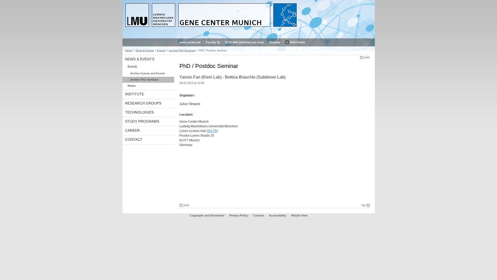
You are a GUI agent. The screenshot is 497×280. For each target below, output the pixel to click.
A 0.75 (212, 131)
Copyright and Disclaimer (207, 215)
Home (128, 50)
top (364, 205)
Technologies (139, 112)
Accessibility (278, 215)
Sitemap (274, 42)
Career (132, 130)
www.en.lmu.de (190, 42)
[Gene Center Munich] (248, 37)
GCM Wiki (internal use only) (244, 42)
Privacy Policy (238, 215)
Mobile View (299, 215)
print (367, 57)
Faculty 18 (213, 42)
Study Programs (142, 121)
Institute (134, 94)
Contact (133, 139)
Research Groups (143, 103)
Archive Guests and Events (147, 73)
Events (161, 50)
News (132, 86)
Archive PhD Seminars (182, 50)
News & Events (145, 50)
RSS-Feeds (297, 42)
